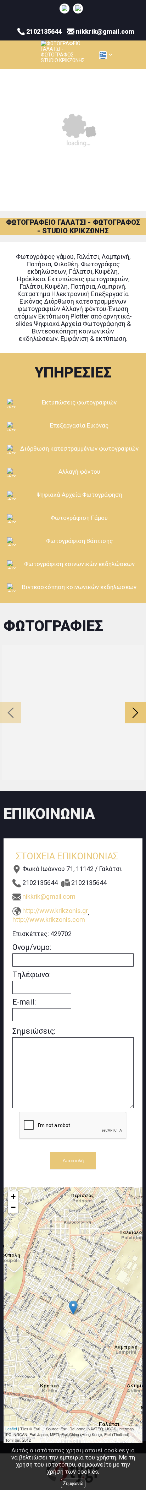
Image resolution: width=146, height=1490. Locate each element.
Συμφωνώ (73, 1483)
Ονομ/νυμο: (31, 947)
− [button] (13, 1207)
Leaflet (11, 1428)
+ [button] (13, 1196)
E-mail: (24, 1001)
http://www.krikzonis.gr (55, 910)
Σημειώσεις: (33, 1031)
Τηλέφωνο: (31, 974)
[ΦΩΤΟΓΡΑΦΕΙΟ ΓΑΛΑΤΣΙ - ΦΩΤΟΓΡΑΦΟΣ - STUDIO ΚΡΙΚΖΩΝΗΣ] (64, 8)
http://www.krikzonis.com (48, 919)
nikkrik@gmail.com (48, 896)
